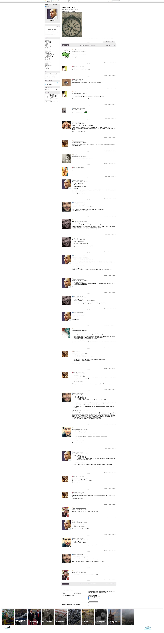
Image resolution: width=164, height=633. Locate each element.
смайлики (72, 595)
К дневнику (87, 45)
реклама (46, 77)
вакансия (55, 73)
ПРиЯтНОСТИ (47, 43)
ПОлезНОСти (47, 53)
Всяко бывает (47, 41)
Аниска (46, 63)
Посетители (53, 100)
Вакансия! (47, 58)
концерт (46, 75)
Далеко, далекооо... (49, 34)
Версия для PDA (148, 627)
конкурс (55, 74)
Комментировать (65, 45)
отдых (49, 75)
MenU (46, 66)
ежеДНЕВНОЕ (47, 45)
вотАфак (46, 57)
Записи (46, 4)
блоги (52, 73)
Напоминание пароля (77, 593)
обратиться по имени (81, 49)
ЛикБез (46, 67)
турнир (49, 77)
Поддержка (108, 1)
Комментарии (54, 4)
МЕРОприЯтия (48, 65)
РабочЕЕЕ (47, 42)
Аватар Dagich (52, 14)
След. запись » (93, 45)
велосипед (47, 74)
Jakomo (74, 108)
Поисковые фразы (54, 101)
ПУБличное (47, 55)
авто (51, 73)
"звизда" (46, 73)
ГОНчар (46, 64)
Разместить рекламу (148, 629)
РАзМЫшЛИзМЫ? (48, 56)
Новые (114, 45)
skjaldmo (75, 49)
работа (56, 76)
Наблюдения (47, 46)
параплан (55, 75)
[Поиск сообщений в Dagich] (56, 82)
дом (49, 74)
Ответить (105, 62)
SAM (46, 47)
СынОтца (47, 60)
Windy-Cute (75, 508)
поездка (46, 76)
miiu (74, 79)
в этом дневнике (49, 84)
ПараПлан (47, 59)
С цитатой (109, 62)
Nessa (74, 167)
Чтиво (46, 68)
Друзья (50, 4)
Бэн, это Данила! (48, 51)
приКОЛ (46, 44)
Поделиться (112, 41)
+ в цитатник (75, 9)
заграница (52, 74)
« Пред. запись (81, 45)
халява (52, 77)
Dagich (45, 6)
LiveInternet (47, 1)
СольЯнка (47, 40)
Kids (74, 154)
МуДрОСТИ (47, 48)
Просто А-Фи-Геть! (48, 54)
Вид (110, 1)
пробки (53, 76)
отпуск (52, 75)
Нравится (107, 41)
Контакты (147, 628)
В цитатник (113, 62)
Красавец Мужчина (77, 122)
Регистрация (64, 593)
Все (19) (58, 26)
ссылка (85, 51)
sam (49, 73)
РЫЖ (74, 66)
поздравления (50, 76)
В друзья (53, 20)
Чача (46, 52)
